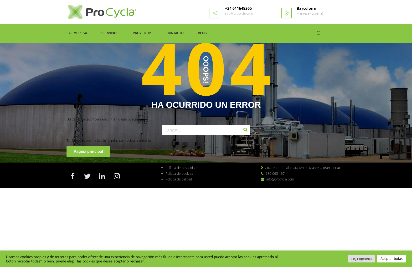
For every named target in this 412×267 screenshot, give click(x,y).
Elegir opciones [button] (361, 258)
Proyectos (142, 33)
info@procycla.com (239, 13)
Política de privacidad (180, 167)
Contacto (175, 33)
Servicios (109, 33)
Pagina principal (88, 151)
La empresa (77, 33)
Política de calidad (178, 179)
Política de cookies (179, 173)
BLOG (202, 33)
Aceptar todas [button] (392, 258)
